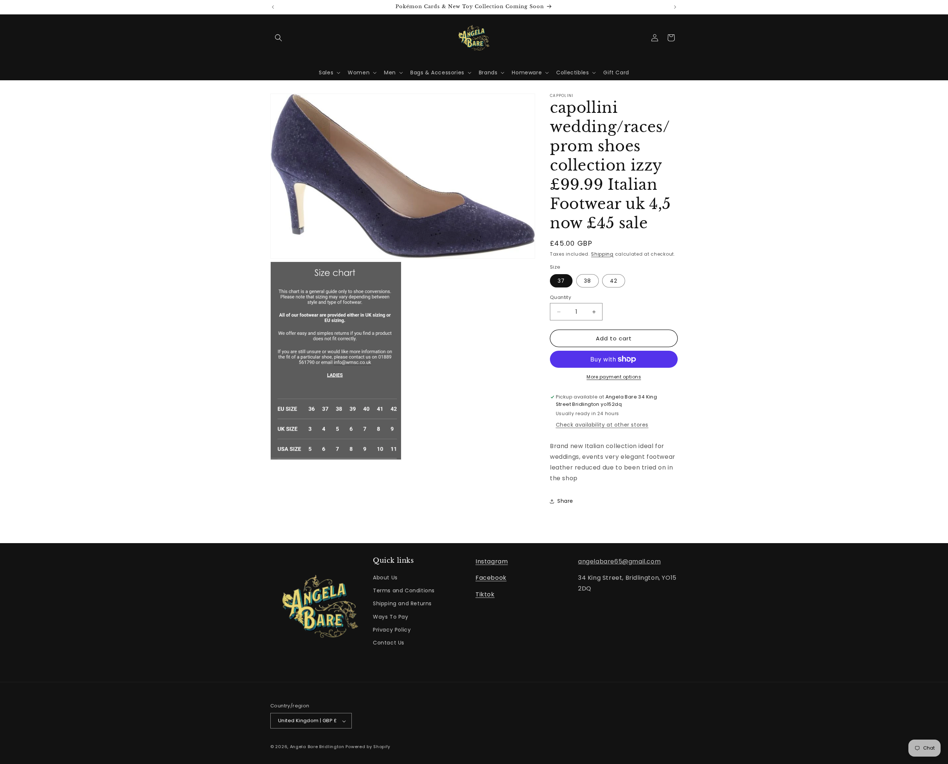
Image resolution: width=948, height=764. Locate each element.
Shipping (602, 254)
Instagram (491, 561)
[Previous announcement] (273, 7)
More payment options (614, 377)
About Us (385, 578)
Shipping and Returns (402, 604)
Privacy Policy (392, 629)
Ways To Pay (390, 616)
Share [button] (565, 501)
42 (613, 281)
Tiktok (485, 594)
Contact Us (388, 642)
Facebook (491, 578)
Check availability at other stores (602, 424)
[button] (278, 38)
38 (587, 281)
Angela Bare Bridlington (318, 747)
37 (561, 281)
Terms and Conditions (404, 591)
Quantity (560, 297)
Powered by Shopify (368, 747)
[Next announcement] (675, 7)
